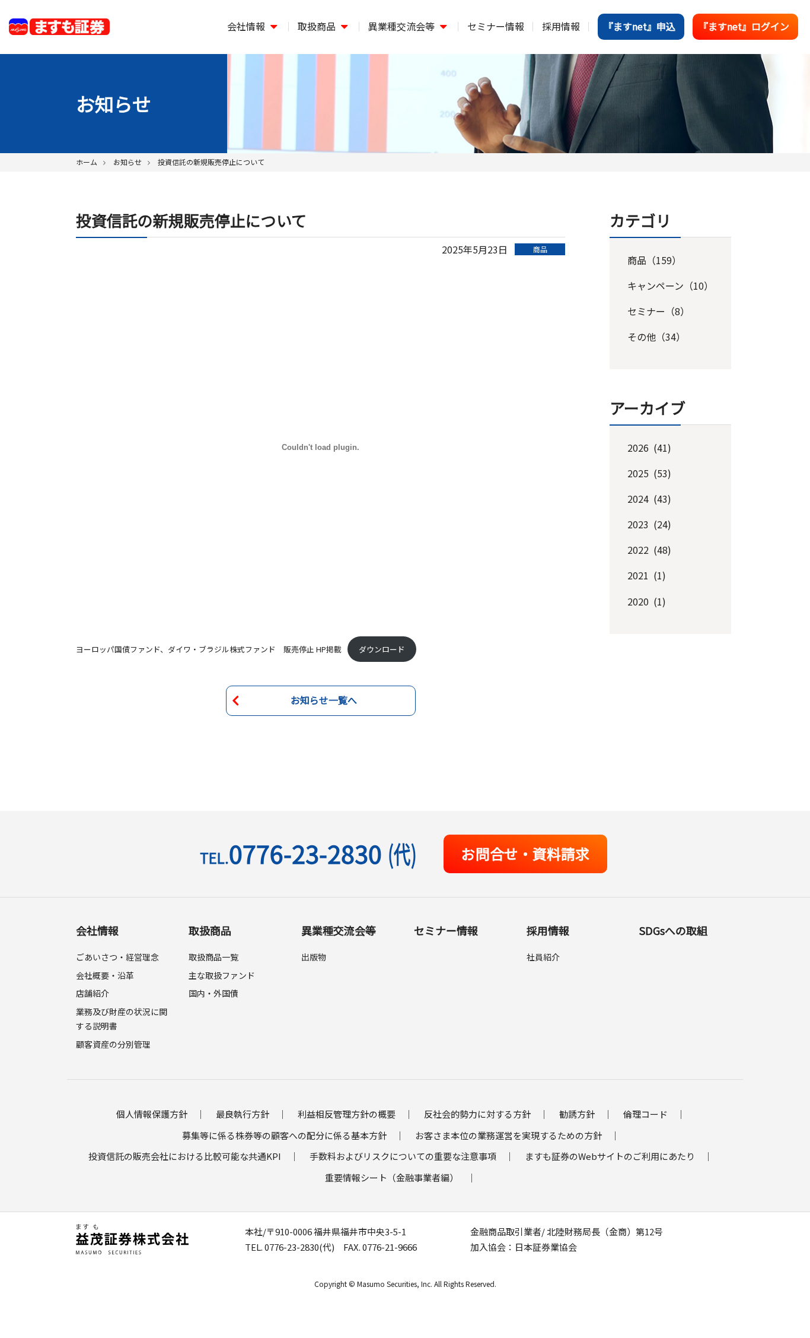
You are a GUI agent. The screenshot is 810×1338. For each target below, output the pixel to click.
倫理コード (645, 1114)
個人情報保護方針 (151, 1114)
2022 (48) (649, 550)
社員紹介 (543, 957)
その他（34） (656, 336)
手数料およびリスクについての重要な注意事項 (403, 1156)
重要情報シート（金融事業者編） (391, 1177)
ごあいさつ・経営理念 (117, 957)
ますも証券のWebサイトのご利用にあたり (610, 1156)
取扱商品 (210, 930)
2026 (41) (649, 447)
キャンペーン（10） (670, 285)
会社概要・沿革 (105, 975)
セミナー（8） (658, 311)
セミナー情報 (446, 930)
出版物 (313, 957)
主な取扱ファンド (222, 975)
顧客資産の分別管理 (113, 1044)
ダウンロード (382, 649)
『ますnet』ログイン (744, 26)
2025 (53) (649, 473)
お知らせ (127, 162)
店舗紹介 (92, 993)
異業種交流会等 (338, 930)
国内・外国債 (213, 993)
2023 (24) (649, 524)
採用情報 (548, 930)
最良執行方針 (242, 1114)
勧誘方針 (577, 1114)
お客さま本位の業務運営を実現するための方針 (508, 1135)
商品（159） (654, 260)
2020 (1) (646, 601)
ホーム (86, 162)
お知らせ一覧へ (324, 700)
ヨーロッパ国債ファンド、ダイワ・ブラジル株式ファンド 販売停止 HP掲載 (209, 649)
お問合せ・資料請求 (525, 853)
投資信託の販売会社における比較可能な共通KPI (184, 1156)
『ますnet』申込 (639, 26)
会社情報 (97, 930)
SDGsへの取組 (673, 930)
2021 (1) (646, 575)
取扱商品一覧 (213, 957)
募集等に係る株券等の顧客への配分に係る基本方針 (284, 1135)
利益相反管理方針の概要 (347, 1114)
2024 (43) (649, 499)
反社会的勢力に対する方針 (477, 1114)
